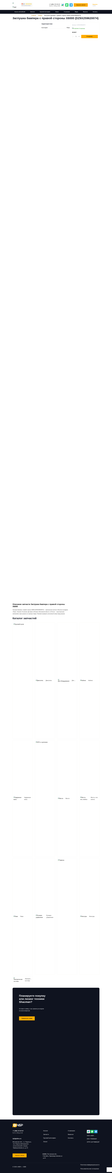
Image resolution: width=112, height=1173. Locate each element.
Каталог (45, 1130)
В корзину (89, 36)
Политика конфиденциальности (89, 1165)
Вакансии (71, 1134)
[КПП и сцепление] (45, 798)
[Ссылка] (16, 3)
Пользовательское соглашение (89, 1168)
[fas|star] (56, 1125)
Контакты (70, 1138)
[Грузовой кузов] (23, 680)
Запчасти (46, 1134)
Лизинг (45, 1141)
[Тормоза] (67, 916)
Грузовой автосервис (49, 1138)
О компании (71, 1130)
